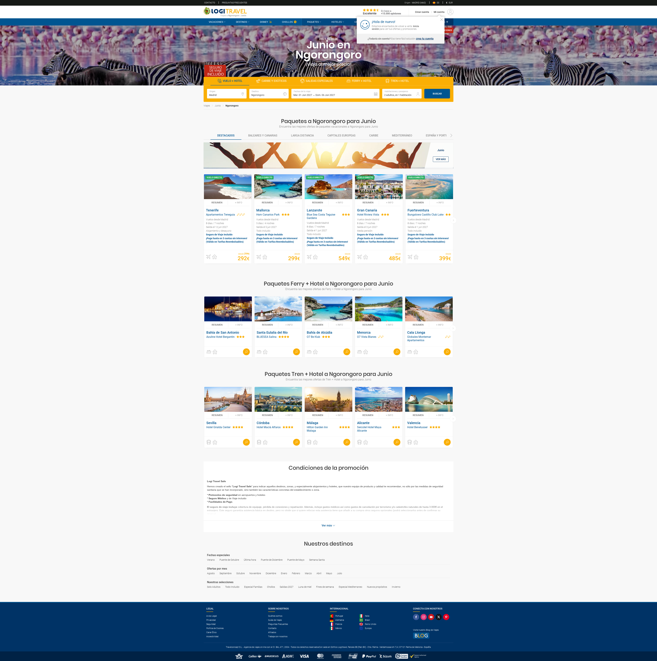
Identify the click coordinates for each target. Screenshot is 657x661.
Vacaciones (216, 22)
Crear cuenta (422, 12)
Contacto (209, 3)
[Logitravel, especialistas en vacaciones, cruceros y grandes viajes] (225, 11)
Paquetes (313, 22)
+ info (238, 202)
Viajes (207, 105)
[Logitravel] (382, 12)
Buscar (437, 93)
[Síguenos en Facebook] (417, 617)
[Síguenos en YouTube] (432, 617)
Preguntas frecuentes (234, 3)
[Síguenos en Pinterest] (447, 617)
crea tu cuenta (425, 38)
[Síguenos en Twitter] (439, 617)
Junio (218, 105)
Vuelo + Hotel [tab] (232, 81)
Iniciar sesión (431, 24)
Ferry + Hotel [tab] (362, 81)
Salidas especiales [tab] (319, 81)
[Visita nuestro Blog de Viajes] (432, 636)
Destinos (241, 22)
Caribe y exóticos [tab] (274, 81)
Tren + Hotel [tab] (400, 81)
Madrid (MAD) (415, 3)
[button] (335, 93)
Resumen (216, 202)
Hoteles (336, 22)
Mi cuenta (439, 12)
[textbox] (227, 93)
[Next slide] (451, 136)
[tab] (225, 136)
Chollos (287, 22)
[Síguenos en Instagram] (424, 617)
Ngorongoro (232, 105)
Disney (264, 22)
